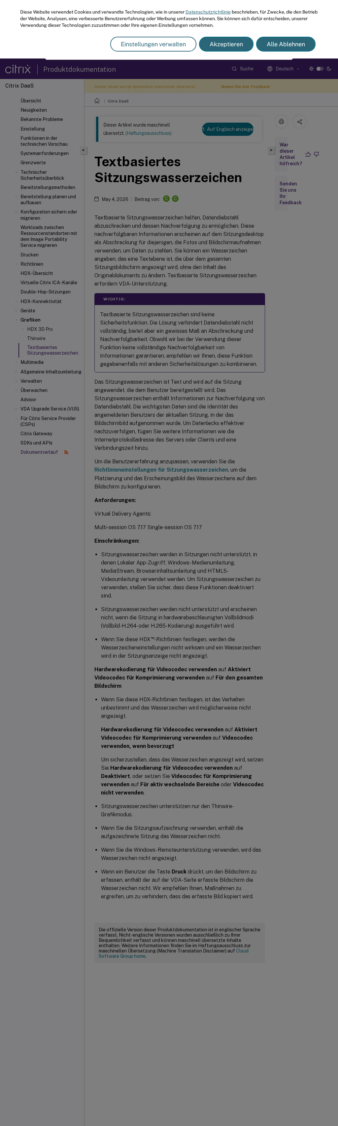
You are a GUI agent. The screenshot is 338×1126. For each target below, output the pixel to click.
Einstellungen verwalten (153, 44)
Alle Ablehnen (286, 44)
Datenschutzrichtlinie (208, 12)
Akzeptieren (226, 44)
